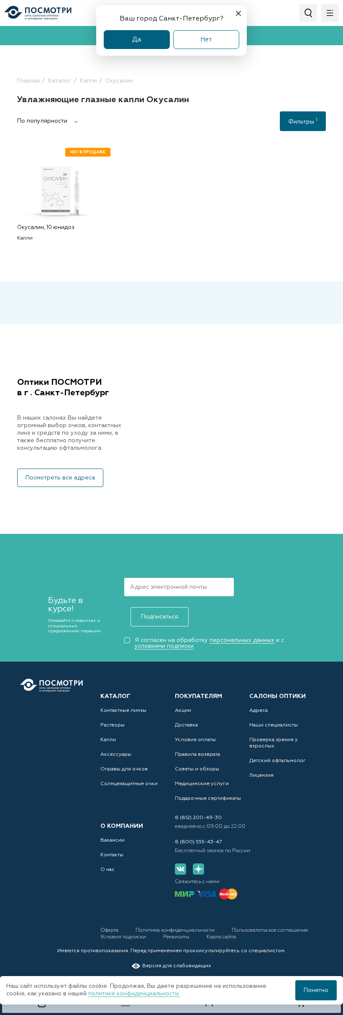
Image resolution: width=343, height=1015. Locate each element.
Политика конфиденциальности (176, 930)
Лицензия (261, 775)
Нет (206, 39)
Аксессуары (115, 754)
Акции (183, 710)
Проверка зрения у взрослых (273, 743)
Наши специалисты (273, 725)
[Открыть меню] (330, 13)
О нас (107, 869)
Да (136, 39)
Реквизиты (177, 937)
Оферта (110, 930)
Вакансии (112, 840)
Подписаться (159, 617)
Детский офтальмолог (277, 760)
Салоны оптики (277, 696)
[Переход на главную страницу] (51, 685)
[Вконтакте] (180, 869)
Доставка (186, 725)
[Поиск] (308, 13)
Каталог (115, 696)
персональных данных (242, 640)
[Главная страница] (38, 13)
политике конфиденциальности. (134, 994)
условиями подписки (164, 646)
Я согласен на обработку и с (209, 643)
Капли (108, 739)
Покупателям (198, 696)
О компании (121, 826)
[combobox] (50, 121)
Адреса (258, 710)
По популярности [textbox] (42, 121)
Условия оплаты (195, 739)
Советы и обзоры (197, 769)
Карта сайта (221, 937)
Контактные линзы (123, 710)
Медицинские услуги (202, 783)
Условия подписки (123, 937)
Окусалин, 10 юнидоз (45, 227)
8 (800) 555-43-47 (198, 842)
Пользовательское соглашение (270, 930)
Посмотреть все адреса (60, 478)
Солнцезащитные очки (129, 783)
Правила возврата (197, 754)
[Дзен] (198, 869)
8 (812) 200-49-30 (198, 817)
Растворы (112, 725)
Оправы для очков (124, 769)
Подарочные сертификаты (208, 798)
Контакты (111, 855)
